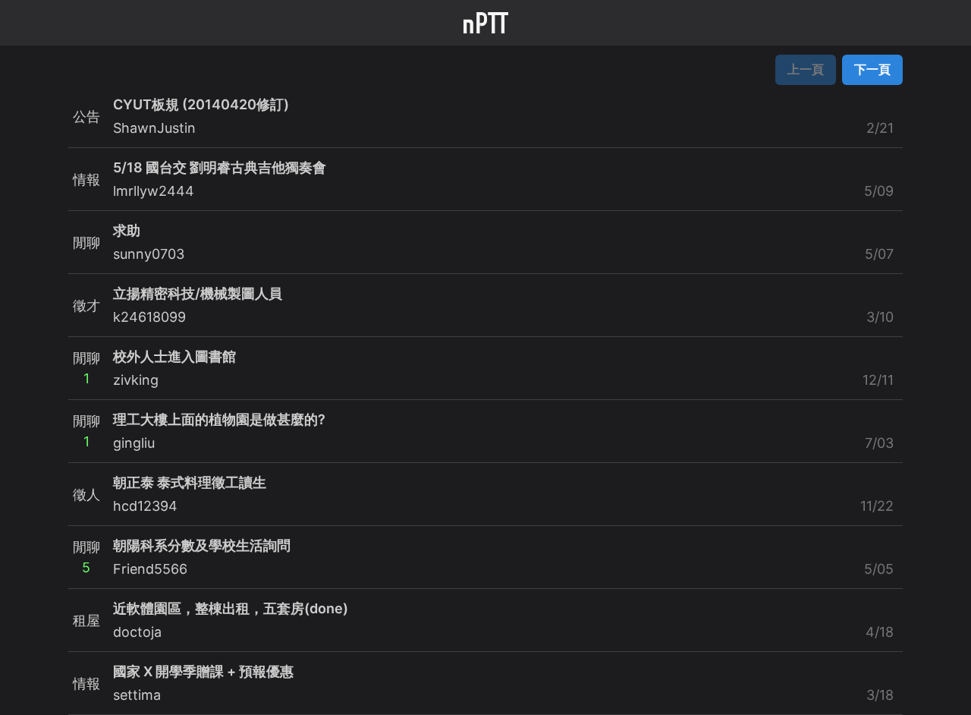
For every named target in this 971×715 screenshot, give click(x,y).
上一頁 (805, 69)
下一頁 (872, 69)
